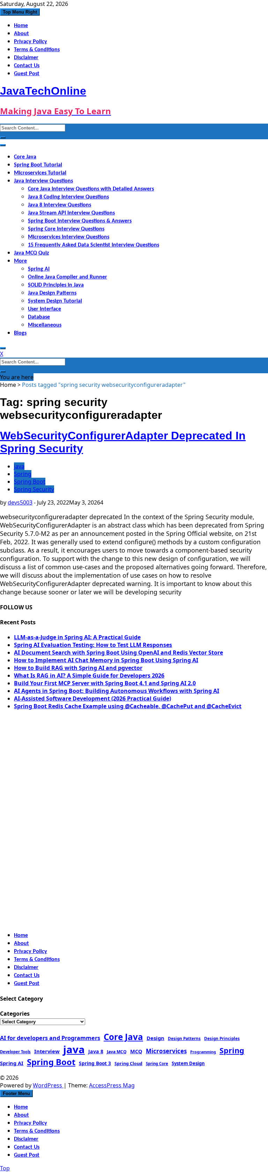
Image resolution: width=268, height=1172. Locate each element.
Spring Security (34, 489)
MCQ (136, 1051)
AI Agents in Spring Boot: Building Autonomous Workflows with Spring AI (116, 691)
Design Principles (222, 1038)
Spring (22, 474)
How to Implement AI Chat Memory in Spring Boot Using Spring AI (106, 660)
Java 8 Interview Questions (59, 205)
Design (155, 1037)
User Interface (44, 309)
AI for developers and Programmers (50, 1038)
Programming (203, 1051)
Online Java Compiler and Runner (67, 277)
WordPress (48, 1085)
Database (39, 317)
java (19, 466)
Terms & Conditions (37, 50)
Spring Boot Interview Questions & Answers (80, 221)
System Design (188, 1063)
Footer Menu (16, 1093)
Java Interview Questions (43, 181)
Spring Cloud (128, 1063)
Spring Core (157, 1063)
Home (21, 26)
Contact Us (26, 66)
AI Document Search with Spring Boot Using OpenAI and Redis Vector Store (118, 652)
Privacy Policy (30, 42)
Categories (15, 1013)
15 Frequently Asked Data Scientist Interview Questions (93, 245)
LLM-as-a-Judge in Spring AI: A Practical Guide (77, 637)
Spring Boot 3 (95, 1063)
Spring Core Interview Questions (66, 229)
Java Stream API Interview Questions (71, 213)
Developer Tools (15, 1051)
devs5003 (20, 502)
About (21, 34)
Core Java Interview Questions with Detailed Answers (91, 189)
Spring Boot (29, 481)
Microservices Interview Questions (68, 237)
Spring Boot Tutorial (38, 165)
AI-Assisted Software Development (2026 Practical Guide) (92, 698)
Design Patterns (184, 1038)
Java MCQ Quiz (31, 253)
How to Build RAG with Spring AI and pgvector (78, 668)
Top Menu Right (20, 12)
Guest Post (26, 74)
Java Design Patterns (52, 293)
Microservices (166, 1051)
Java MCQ (117, 1052)
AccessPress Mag (112, 1085)
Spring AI (39, 269)
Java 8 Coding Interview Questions (68, 197)
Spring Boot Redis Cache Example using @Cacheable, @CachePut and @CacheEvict (127, 706)
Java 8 (95, 1051)
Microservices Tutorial (40, 173)
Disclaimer (26, 58)
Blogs (20, 333)
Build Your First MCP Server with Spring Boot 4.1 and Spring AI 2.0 (105, 683)
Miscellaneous (44, 325)
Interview (47, 1051)
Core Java (25, 157)
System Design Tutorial (55, 301)
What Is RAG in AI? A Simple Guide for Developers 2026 (89, 675)
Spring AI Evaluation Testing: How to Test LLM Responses (93, 645)
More (20, 261)
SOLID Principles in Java (56, 285)
